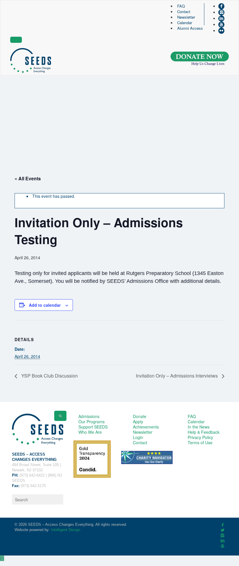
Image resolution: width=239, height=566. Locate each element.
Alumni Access (190, 28)
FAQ (181, 6)
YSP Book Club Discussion (49, 375)
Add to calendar (45, 305)
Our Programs (91, 421)
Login (138, 437)
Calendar (184, 22)
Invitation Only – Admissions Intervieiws (177, 375)
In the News (199, 427)
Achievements (146, 427)
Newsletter (186, 17)
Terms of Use (200, 442)
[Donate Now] (200, 58)
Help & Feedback (203, 432)
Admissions (88, 416)
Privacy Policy (200, 437)
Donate (139, 416)
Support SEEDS (93, 427)
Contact (183, 11)
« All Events (28, 178)
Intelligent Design (65, 530)
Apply (138, 421)
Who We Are (90, 432)
